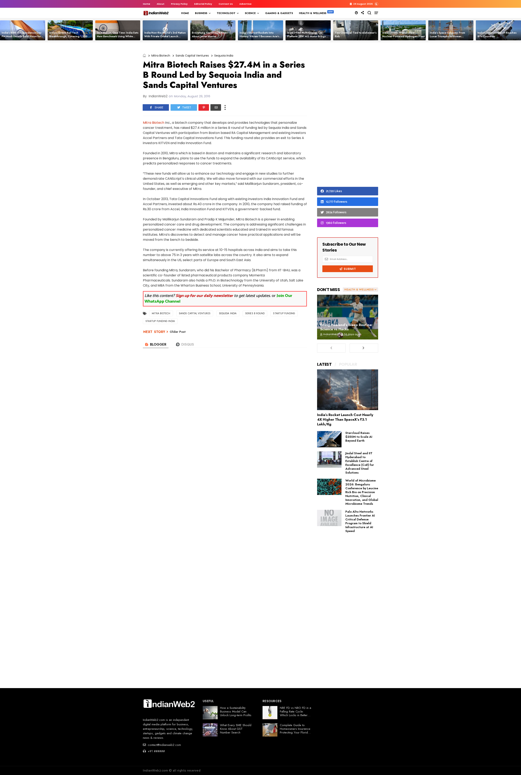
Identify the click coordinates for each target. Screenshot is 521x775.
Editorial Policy (203, 3)
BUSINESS (201, 13)
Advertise (245, 3)
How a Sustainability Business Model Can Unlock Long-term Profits (235, 711)
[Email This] (215, 107)
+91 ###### (156, 751)
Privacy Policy (179, 3)
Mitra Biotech (160, 56)
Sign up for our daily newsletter (204, 295)
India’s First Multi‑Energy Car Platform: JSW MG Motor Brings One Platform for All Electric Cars (307, 36)
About (160, 3)
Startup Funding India (160, 321)
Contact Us (226, 3)
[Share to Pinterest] (203, 107)
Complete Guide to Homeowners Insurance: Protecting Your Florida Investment (295, 730)
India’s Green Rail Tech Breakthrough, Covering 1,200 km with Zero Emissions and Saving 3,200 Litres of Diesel (70, 38)
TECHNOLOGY (226, 13)
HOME (185, 13)
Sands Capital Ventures (192, 56)
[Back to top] (511, 765)
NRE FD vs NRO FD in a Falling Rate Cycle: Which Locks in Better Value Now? (295, 713)
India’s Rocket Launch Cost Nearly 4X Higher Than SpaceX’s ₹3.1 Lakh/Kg (345, 419)
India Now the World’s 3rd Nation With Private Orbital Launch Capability (165, 36)
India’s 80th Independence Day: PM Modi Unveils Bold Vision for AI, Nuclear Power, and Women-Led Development (22, 38)
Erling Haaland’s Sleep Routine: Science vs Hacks (346, 327)
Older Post (178, 331)
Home (146, 3)
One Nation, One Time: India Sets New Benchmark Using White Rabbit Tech (117, 36)
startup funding (284, 313)
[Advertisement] (347, 116)
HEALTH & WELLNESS (312, 13)
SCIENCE (250, 13)
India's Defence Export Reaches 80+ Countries (497, 34)
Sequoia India (223, 56)
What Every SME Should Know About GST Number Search (235, 729)
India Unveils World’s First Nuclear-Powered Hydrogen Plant (403, 34)
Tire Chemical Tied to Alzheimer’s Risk (356, 34)
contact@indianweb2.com (164, 745)
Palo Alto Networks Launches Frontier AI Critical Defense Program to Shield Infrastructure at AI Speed (360, 521)
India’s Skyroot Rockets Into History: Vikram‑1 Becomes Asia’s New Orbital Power (259, 36)
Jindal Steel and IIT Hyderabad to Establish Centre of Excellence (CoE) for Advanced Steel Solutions (359, 463)
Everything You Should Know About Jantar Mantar (210, 34)
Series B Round (255, 313)
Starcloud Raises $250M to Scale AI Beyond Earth (358, 437)
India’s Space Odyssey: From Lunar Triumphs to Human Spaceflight (447, 36)
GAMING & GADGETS (279, 13)
